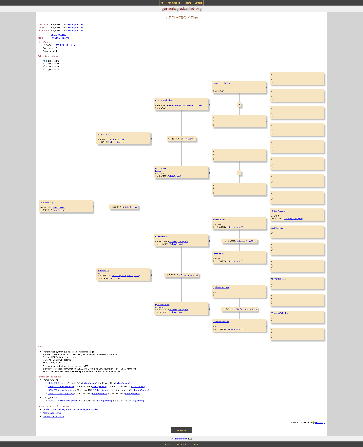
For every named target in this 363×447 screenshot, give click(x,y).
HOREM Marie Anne (60, 37)
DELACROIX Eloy (58, 34)
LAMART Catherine (221, 321)
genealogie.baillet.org (182, 8)
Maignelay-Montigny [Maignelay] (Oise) (184, 105)
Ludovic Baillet (180, 438)
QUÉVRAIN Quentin (279, 279)
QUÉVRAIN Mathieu (221, 287)
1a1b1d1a (64, 45)
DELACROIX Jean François (60, 390)
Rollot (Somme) (75, 24)
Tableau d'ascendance (53, 416)
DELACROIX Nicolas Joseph (61, 393)
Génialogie (320, 422)
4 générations (52, 63)
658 (57, 45)
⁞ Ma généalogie (174, 2)
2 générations (52, 69)
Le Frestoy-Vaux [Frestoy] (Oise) (126, 275)
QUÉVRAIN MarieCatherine (162, 305)
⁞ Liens (188, 2)
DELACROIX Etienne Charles (61, 386)
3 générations (52, 66)
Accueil (168, 444)
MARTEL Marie (277, 228)
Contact (198, 2)
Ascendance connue (52, 413)
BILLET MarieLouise (160, 169)
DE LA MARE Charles (279, 313)
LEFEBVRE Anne (219, 253)
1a (73, 45)
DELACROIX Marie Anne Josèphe (63, 400)
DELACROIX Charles (163, 100)
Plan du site (181, 444)
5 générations (52, 60)
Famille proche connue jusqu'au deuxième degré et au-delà (70, 409)
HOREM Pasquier (278, 211)
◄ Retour (181, 430)
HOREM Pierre (161, 236)
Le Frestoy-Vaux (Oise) (178, 241)
